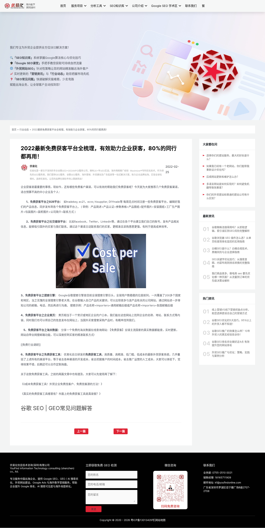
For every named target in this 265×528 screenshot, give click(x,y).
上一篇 (81, 431)
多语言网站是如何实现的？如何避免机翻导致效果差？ (227, 185)
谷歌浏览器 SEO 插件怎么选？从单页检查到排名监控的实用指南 (231, 239)
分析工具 (96, 6)
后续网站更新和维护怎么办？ (222, 176)
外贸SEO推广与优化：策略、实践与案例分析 (231, 354)
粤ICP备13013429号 (142, 520)
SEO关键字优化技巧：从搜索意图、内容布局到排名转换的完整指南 (231, 263)
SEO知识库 (117, 6)
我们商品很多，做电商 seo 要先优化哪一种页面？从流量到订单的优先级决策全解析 (231, 277)
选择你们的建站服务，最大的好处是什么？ (227, 157)
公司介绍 (137, 6)
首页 (63, 6)
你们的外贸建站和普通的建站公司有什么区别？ (227, 196)
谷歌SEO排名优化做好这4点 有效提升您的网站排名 (230, 343)
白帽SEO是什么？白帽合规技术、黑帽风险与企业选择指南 (231, 250)
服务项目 (77, 6)
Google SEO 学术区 (164, 6)
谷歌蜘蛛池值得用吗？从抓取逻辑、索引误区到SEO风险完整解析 (231, 229)
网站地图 (160, 520)
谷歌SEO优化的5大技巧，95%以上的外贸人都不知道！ (231, 322)
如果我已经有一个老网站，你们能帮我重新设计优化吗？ (227, 167)
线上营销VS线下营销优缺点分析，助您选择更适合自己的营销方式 (231, 311)
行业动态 (24, 129)
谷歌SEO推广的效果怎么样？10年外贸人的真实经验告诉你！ (231, 332)
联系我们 (191, 6)
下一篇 (120, 431)
